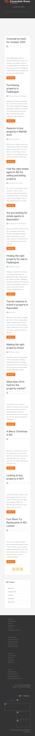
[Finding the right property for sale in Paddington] (13, 266)
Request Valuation (13, 674)
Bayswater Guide (12, 671)
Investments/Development (15, 678)
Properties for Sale (13, 639)
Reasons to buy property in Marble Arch (16, 131)
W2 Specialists (12, 621)
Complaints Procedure (14, 630)
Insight (9, 669)
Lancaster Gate (12, 591)
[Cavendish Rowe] (17, 2)
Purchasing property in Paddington (12, 88)
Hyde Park (10, 595)
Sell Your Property (12, 644)
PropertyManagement (13, 676)
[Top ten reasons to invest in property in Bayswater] (11, 312)
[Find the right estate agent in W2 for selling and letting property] (14, 183)
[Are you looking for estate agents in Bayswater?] (16, 223)
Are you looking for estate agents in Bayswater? (16, 216)
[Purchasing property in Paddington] (16, 96)
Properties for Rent (13, 641)
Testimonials (11, 625)
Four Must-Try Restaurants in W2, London (16, 522)
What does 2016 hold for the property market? (16, 385)
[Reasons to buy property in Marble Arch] (13, 139)
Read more (11, 77)
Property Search (12, 637)
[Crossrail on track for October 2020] (17, 49)
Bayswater (11, 588)
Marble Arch (11, 602)
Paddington (11, 598)
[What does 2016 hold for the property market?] (17, 396)
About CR (10, 619)
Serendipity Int (27, 731)
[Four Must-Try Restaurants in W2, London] (17, 533)
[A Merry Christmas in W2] (17, 442)
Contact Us (11, 628)
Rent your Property (13, 646)
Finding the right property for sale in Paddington (16, 259)
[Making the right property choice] (12, 352)
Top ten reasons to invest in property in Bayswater (17, 305)
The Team (10, 623)
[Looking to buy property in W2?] (17, 486)
